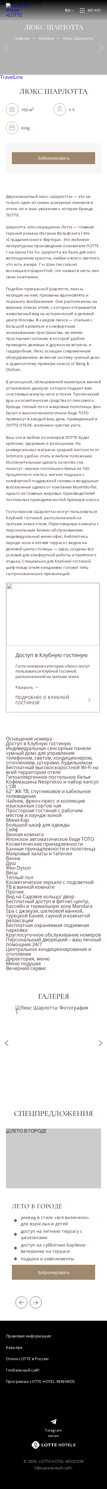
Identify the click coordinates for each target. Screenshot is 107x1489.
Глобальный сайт (23, 1370)
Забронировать (54, 158)
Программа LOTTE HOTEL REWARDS (40, 1381)
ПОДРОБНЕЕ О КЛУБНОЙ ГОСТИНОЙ (42, 700)
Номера (46, 38)
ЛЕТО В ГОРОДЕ (37, 1206)
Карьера (14, 1347)
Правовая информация (28, 1336)
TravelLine (11, 77)
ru (67, 10)
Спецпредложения (53, 1113)
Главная (21, 38)
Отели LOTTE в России (27, 1358)
